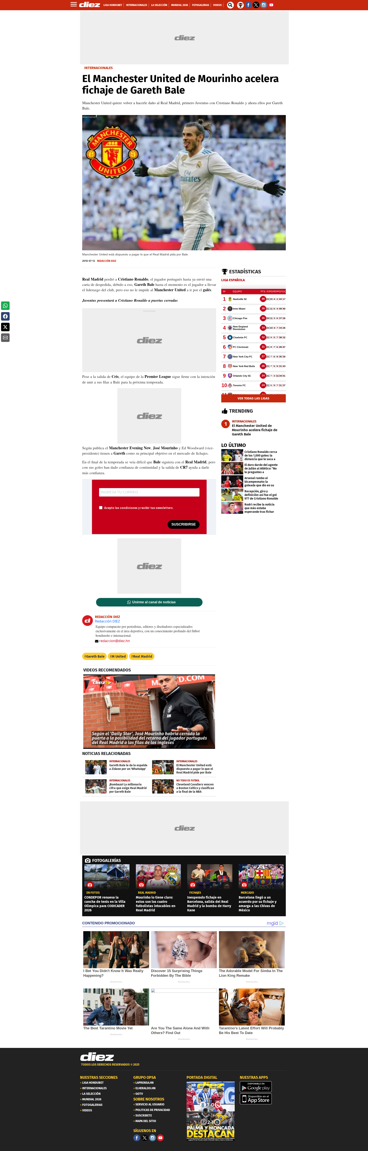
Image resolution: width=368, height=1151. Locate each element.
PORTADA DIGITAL (202, 1077)
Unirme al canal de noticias (154, 602)
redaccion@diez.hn (114, 640)
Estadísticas (245, 272)
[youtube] (160, 1137)
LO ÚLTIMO (233, 445)
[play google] (264, 1086)
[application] (149, 711)
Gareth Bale (95, 656)
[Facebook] (136, 1137)
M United (119, 656)
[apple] (264, 1098)
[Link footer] (97, 1056)
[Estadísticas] (240, 4)
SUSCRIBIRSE (183, 524)
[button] (5, 305)
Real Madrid (142, 656)
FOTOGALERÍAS (106, 860)
